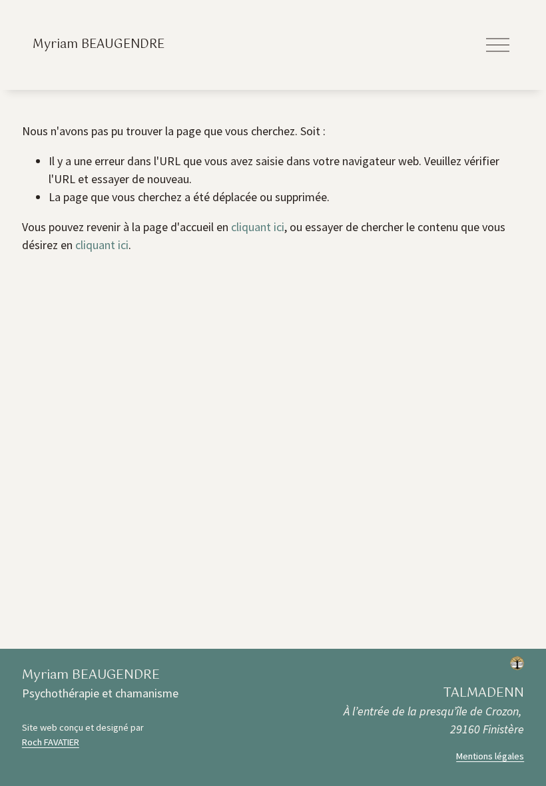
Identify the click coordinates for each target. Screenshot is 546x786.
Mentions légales (490, 756)
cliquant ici (257, 226)
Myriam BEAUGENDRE (98, 45)
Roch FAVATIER (50, 742)
